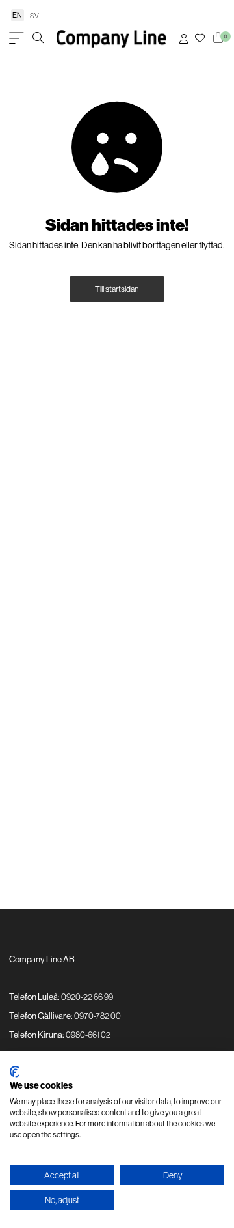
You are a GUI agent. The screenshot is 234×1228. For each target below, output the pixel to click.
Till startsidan (117, 289)
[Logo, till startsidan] (111, 38)
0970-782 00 (97, 1015)
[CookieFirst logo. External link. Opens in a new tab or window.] (15, 1072)
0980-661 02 (88, 1034)
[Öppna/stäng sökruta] (38, 39)
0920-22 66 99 (87, 997)
